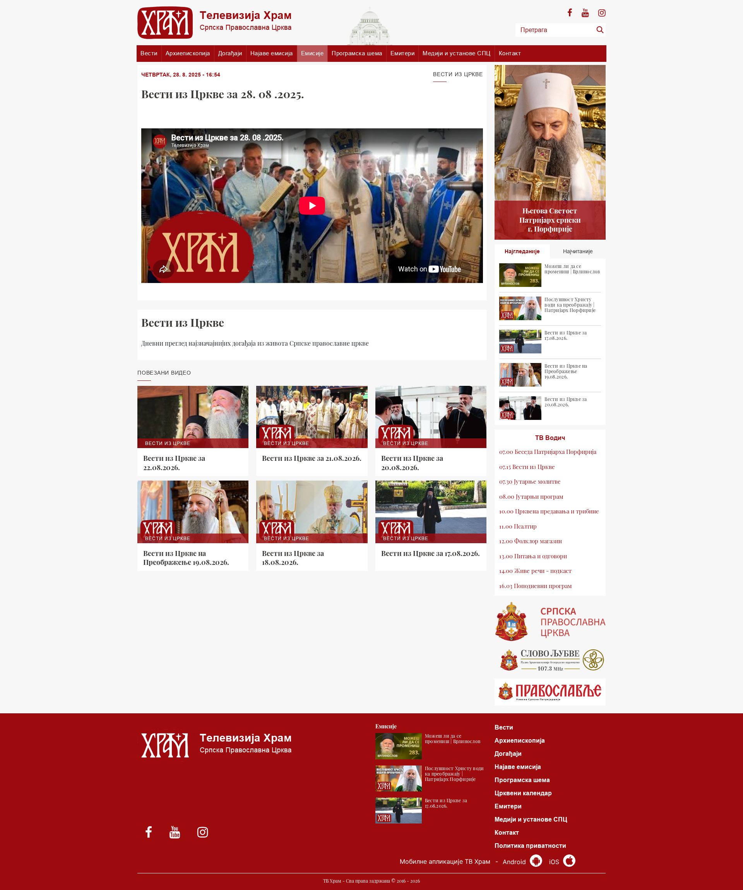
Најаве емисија (271, 53)
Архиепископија (188, 53)
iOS (555, 862)
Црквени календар (523, 793)
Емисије (312, 53)
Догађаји (230, 53)
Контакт (510, 53)
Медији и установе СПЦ (457, 53)
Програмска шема (357, 53)
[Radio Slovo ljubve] (550, 660)
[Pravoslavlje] (550, 692)
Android (515, 862)
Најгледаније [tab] (522, 251)
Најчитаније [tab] (578, 251)
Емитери (402, 53)
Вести (149, 53)
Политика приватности (530, 845)
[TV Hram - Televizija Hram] (214, 22)
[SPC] (550, 621)
